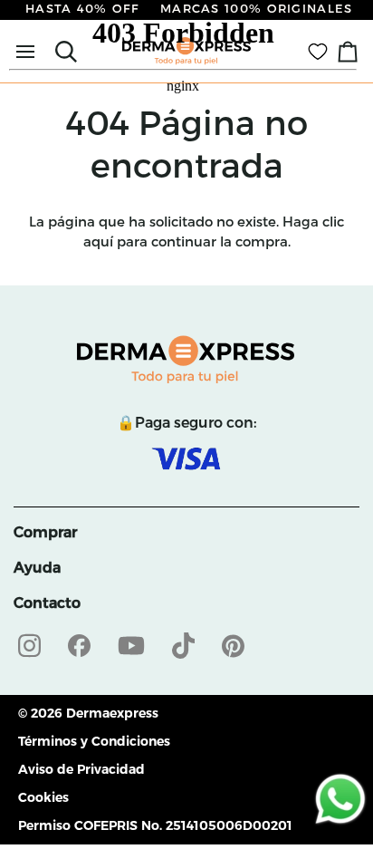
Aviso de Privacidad (81, 769)
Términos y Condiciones (94, 741)
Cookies (43, 797)
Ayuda (37, 567)
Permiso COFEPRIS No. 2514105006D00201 (155, 825)
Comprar (45, 532)
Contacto (47, 603)
